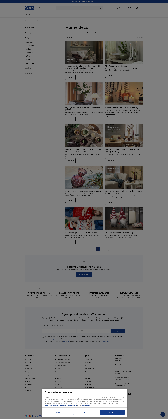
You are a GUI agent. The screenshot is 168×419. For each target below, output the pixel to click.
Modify (57, 412)
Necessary (86, 412)
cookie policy (86, 405)
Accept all (112, 412)
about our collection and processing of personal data (61, 405)
